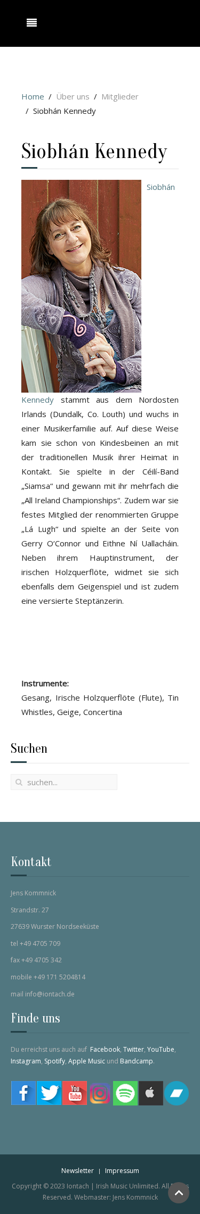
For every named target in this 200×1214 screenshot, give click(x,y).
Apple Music (86, 1061)
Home (32, 96)
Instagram (26, 1061)
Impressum (122, 1170)
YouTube (160, 1049)
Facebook (105, 1049)
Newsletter (77, 1170)
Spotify (54, 1061)
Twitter (133, 1049)
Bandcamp (136, 1061)
